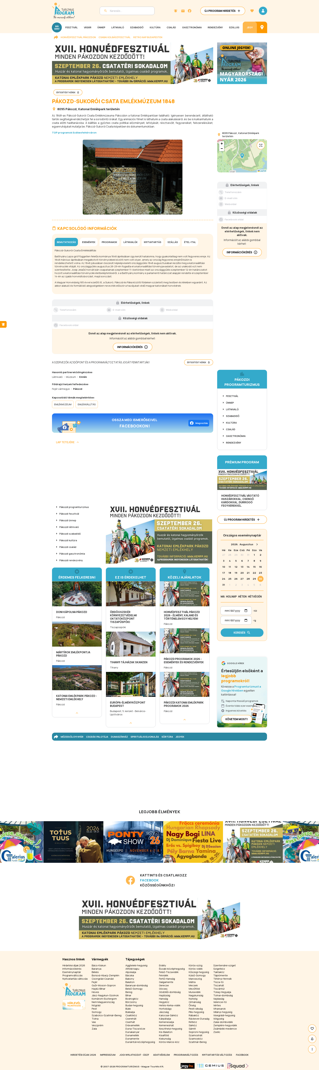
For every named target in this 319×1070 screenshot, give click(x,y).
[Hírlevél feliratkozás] (176, 11)
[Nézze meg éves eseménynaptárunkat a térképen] (262, 27)
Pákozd (71, 109)
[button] (242, 155)
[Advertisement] (132, 475)
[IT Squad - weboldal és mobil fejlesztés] (238, 1066)
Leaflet (263, 170)
